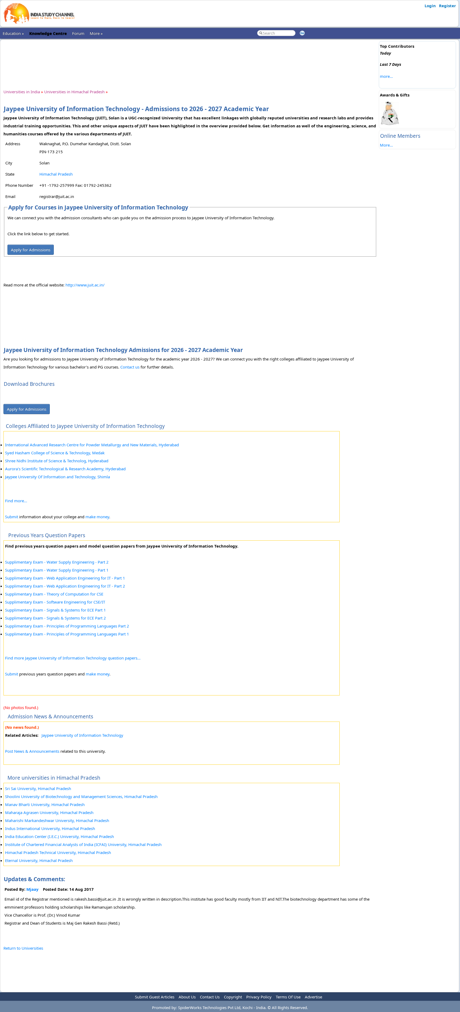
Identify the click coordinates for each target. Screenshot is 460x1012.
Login (430, 5)
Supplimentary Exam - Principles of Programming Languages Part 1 (67, 634)
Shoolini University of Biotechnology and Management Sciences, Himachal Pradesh (81, 796)
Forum (78, 33)
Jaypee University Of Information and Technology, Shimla (57, 476)
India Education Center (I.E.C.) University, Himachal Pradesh (59, 836)
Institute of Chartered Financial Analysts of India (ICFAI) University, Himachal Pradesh (83, 844)
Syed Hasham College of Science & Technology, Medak (55, 452)
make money (97, 516)
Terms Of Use (288, 996)
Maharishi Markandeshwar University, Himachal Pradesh (57, 820)
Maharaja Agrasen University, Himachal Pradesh (49, 812)
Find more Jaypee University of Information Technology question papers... (73, 658)
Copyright (233, 996)
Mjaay (32, 889)
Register (447, 5)
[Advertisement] (190, 60)
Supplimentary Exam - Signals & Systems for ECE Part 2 (55, 618)
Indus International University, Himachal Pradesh (50, 828)
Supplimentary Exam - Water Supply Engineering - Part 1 (57, 570)
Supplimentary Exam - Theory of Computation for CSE (54, 594)
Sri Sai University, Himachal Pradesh (38, 788)
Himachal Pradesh (56, 174)
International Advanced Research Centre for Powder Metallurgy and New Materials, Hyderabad (92, 444)
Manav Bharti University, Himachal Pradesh (45, 804)
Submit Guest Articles (154, 996)
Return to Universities (23, 948)
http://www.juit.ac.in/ (85, 285)
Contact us (129, 367)
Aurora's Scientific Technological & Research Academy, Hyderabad (65, 468)
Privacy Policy (259, 996)
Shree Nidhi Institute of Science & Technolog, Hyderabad (56, 460)
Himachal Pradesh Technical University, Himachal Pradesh (58, 852)
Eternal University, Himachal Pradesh (39, 860)
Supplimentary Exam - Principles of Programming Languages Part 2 (67, 626)
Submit (11, 516)
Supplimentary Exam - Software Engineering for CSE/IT (55, 602)
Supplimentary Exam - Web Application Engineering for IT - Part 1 (65, 578)
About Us (187, 996)
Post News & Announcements (32, 751)
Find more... (16, 500)
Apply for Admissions (30, 249)
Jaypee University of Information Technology (82, 735)
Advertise (313, 996)
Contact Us (210, 996)
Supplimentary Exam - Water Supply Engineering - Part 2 (57, 562)
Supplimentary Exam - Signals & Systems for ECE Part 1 (55, 610)
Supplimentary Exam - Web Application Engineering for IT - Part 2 (65, 586)
